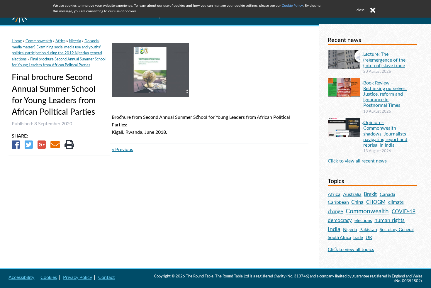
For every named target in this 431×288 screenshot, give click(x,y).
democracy (340, 220)
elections (363, 220)
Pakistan (368, 229)
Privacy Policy (77, 277)
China (357, 202)
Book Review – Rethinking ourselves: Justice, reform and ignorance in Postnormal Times (385, 94)
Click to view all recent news (357, 161)
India (334, 229)
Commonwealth (39, 41)
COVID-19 (403, 211)
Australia (352, 194)
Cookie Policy (292, 5)
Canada (387, 194)
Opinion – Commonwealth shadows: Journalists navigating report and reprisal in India (385, 134)
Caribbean (338, 202)
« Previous (122, 149)
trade (358, 238)
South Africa (339, 238)
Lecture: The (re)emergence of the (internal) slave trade (384, 60)
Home (17, 41)
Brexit (370, 194)
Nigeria (75, 41)
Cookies (48, 277)
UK (369, 237)
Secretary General (397, 230)
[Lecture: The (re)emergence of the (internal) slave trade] (346, 53)
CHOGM (376, 202)
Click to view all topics (351, 249)
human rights (389, 220)
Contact (106, 277)
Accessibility (21, 277)
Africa (60, 41)
